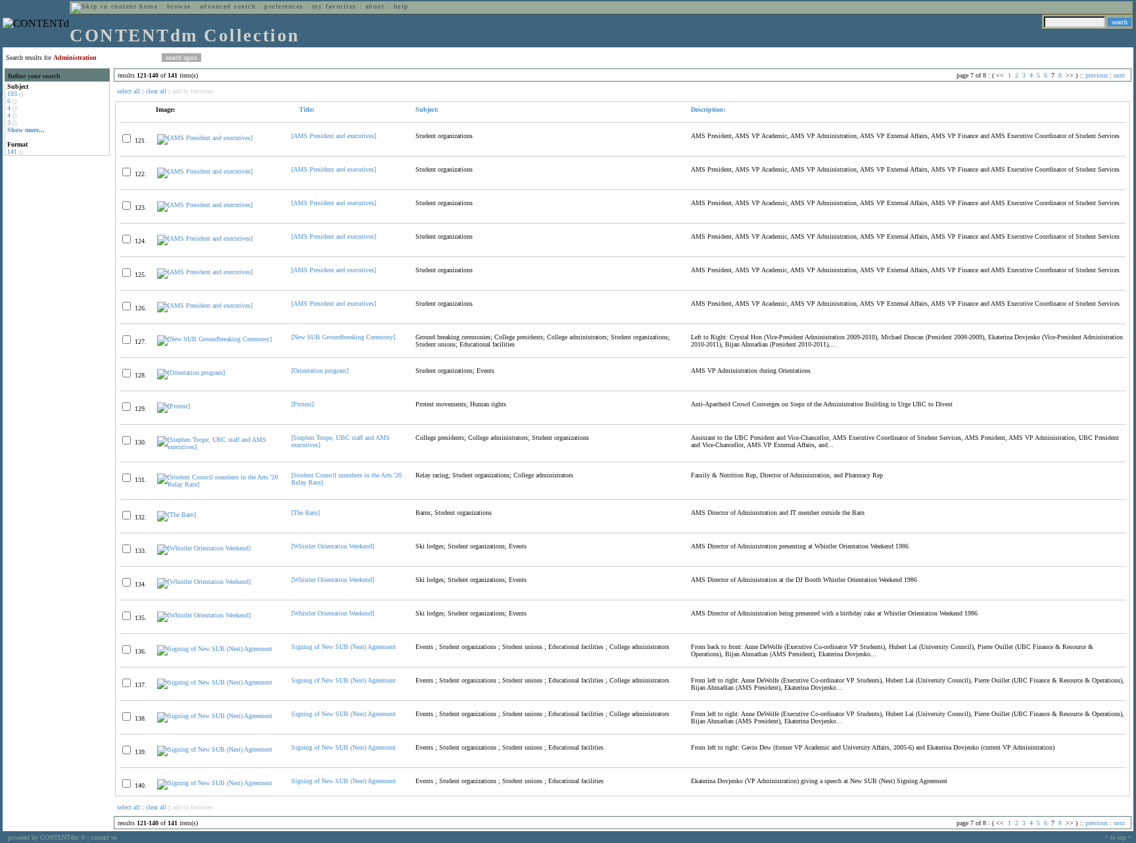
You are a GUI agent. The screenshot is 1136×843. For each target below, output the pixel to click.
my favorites (334, 6)
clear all (156, 91)
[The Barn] (305, 512)
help (401, 6)
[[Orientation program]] (191, 372)
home (148, 6)
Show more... (26, 129)
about (375, 6)
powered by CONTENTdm (46, 837)
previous (1096, 75)
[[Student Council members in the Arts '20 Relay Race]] (218, 484)
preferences (283, 6)
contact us (104, 837)
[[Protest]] (173, 406)
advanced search (228, 6)
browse (179, 6)
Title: (305, 109)
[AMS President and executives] (333, 135)
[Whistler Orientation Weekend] (332, 546)
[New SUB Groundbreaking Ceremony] (343, 337)
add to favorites (192, 91)
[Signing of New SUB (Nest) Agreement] (214, 648)
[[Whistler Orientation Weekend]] (203, 548)
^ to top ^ (1118, 837)
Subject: (426, 109)
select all (128, 91)
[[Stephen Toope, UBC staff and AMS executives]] (218, 446)
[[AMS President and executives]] (204, 137)
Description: (708, 109)
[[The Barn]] (176, 514)
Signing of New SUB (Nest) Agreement (343, 646)
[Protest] (302, 404)
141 (12, 151)
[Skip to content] (104, 6)
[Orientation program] (319, 370)
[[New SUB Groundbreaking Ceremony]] (214, 339)
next (1119, 75)
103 (12, 93)
